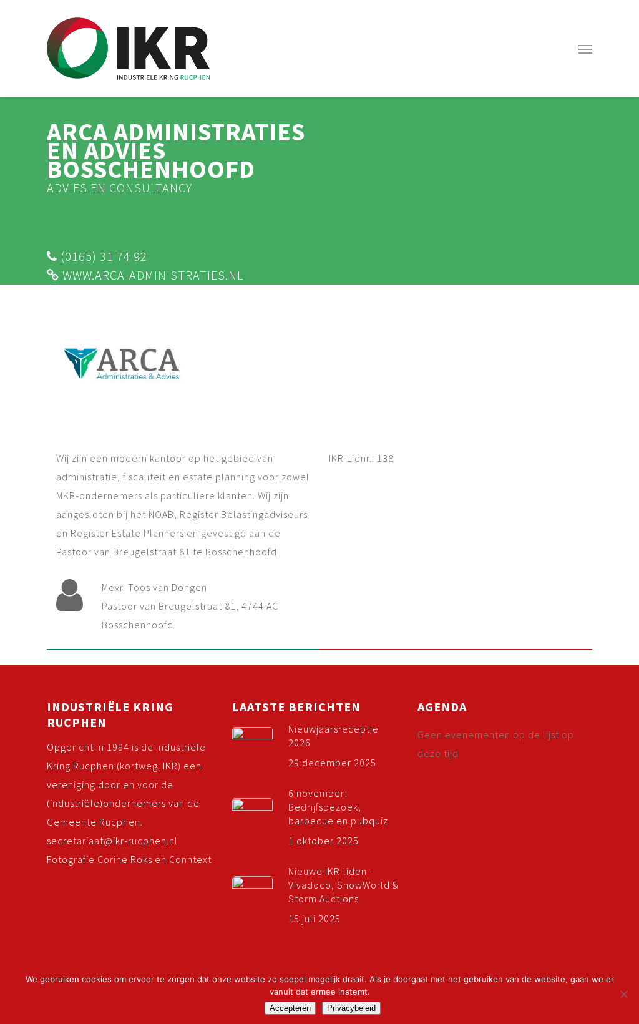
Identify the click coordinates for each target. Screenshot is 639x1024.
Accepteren (290, 1008)
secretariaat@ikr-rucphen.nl (112, 840)
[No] (623, 994)
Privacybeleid (351, 1008)
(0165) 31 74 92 (102, 256)
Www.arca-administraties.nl (151, 275)
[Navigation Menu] (585, 48)
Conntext (190, 859)
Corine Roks (124, 859)
